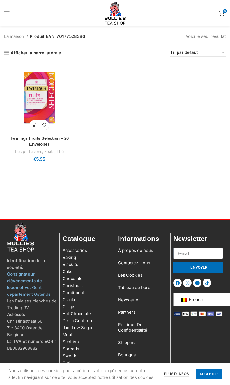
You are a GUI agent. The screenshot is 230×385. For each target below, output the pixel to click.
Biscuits (70, 264)
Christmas (73, 285)
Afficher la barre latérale (36, 52)
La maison (14, 36)
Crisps (69, 306)
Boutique (127, 355)
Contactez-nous (134, 262)
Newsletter (129, 299)
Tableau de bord (134, 287)
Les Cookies (130, 275)
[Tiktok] (207, 283)
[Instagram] (187, 283)
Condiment (73, 292)
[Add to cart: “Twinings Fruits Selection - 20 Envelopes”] (34, 125)
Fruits (49, 151)
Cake (68, 271)
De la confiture (78, 320)
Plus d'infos (176, 374)
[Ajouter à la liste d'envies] (44, 125)
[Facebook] (177, 283)
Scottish (71, 341)
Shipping (127, 342)
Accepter (208, 374)
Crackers (72, 299)
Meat (67, 334)
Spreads (71, 348)
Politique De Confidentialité (132, 327)
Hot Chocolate (77, 313)
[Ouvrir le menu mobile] (7, 13)
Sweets (70, 355)
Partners (126, 312)
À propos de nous (135, 250)
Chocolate (73, 278)
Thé (60, 151)
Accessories (75, 250)
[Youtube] (197, 283)
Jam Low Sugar (78, 327)
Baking (69, 257)
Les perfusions (28, 151)
